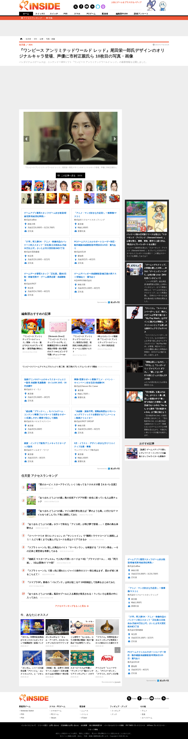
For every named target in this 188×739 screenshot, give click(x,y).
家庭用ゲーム (25, 706)
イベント (84, 714)
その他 (143, 706)
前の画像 (26, 139)
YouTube (157, 698)
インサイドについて (28, 725)
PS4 (22, 718)
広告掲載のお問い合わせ (70, 725)
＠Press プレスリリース (156, 725)
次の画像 (115, 139)
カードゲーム (147, 718)
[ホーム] (21, 39)
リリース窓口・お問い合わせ (48, 725)
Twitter (134, 698)
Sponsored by (102, 302)
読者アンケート (141, 14)
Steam (53, 718)
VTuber (84, 718)
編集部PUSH (122, 14)
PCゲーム (91, 14)
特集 (50, 18)
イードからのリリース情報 (114, 725)
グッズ (114, 714)
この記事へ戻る (71, 175)
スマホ (77, 14)
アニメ (144, 711)
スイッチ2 (40, 14)
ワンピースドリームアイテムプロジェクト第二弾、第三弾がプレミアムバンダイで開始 (67, 367)
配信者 (105, 14)
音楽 (143, 714)
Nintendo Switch (27, 711)
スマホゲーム (56, 711)
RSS (167, 698)
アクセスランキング (33, 18)
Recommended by (108, 682)
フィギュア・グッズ (118, 706)
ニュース (84, 711)
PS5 (65, 14)
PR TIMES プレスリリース (135, 725)
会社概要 (84, 725)
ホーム (26, 14)
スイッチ (54, 14)
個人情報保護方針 (95, 725)
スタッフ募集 (93, 729)
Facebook (145, 698)
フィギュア (115, 711)
